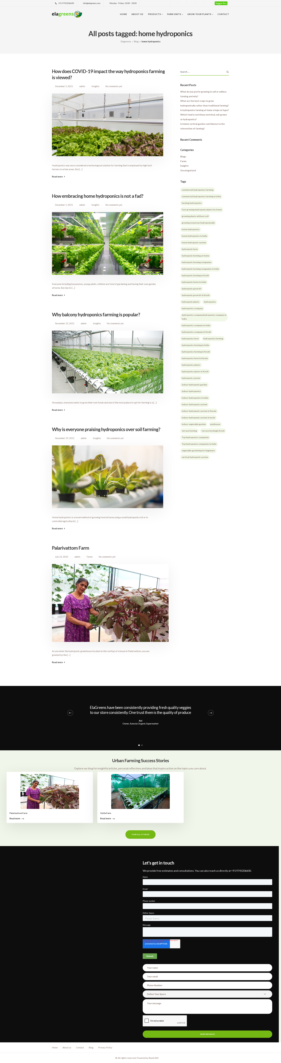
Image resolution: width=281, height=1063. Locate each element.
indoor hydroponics (191, 391)
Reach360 (154, 1058)
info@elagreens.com (91, 3)
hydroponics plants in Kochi (195, 371)
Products (154, 14)
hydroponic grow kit (191, 288)
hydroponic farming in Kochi (195, 275)
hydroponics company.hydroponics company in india (204, 317)
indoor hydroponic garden (194, 385)
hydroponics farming (213, 338)
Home (123, 14)
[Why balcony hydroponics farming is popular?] (107, 365)
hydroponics (210, 302)
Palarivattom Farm (70, 548)
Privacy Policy (105, 1047)
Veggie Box (221, 3)
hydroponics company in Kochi (196, 332)
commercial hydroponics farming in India (201, 196)
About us (137, 14)
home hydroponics (191, 229)
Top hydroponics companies (195, 437)
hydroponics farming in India (195, 345)
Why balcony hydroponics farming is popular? (96, 314)
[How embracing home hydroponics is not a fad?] (107, 246)
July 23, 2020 (61, 556)
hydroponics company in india (196, 325)
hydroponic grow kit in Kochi (196, 295)
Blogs (183, 156)
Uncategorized (188, 170)
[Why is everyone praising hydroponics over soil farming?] (107, 480)
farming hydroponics (192, 203)
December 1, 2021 (64, 204)
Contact (223, 14)
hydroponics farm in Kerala (195, 358)
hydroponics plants (191, 365)
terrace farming (189, 431)
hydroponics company (192, 308)
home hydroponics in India (194, 236)
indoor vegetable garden (194, 424)
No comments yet (113, 86)
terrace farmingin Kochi (213, 431)
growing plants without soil (195, 216)
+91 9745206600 (66, 3)
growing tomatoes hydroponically (198, 223)
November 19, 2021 (64, 438)
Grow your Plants (199, 14)
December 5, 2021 (64, 86)
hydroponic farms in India (194, 282)
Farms (90, 556)
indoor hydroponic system (194, 404)
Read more (57, 177)
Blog (91, 1047)
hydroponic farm (190, 249)
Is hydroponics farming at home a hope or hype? (204, 110)
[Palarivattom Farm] (110, 606)
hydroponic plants (190, 302)
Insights (95, 86)
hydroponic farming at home (195, 256)
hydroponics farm (190, 338)
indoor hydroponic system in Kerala (199, 411)
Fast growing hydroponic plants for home (202, 209)
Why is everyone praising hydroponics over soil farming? (106, 429)
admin (82, 86)
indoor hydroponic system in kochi (198, 417)
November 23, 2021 (64, 323)
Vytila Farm (105, 813)
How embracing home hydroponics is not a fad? (97, 196)
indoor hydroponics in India (195, 398)
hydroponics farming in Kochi (196, 352)
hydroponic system (191, 378)
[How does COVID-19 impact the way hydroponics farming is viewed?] (107, 128)
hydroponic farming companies (196, 262)
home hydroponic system (194, 242)
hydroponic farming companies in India (200, 269)
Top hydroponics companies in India (199, 444)
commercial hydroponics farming (197, 190)
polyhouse (215, 424)
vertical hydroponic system (195, 457)
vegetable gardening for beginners (198, 450)
